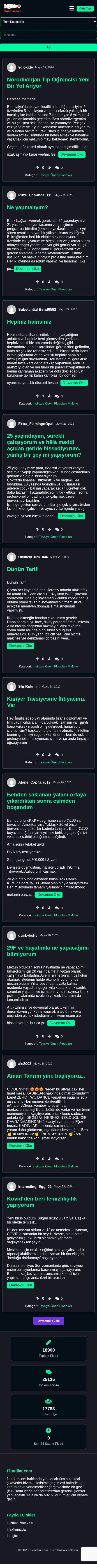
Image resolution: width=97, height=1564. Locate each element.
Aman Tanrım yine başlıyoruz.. (46, 1076)
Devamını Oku (71, 154)
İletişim (12, 1536)
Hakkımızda (16, 1529)
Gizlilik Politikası (20, 1523)
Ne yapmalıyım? (27, 207)
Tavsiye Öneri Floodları (55, 175)
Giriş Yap (85, 8)
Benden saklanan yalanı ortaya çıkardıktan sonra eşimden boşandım (46, 800)
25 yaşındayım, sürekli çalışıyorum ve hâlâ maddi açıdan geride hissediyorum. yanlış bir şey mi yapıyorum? (44, 445)
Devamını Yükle (49, 1320)
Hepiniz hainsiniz (29, 322)
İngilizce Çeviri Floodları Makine (55, 403)
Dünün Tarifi (23, 569)
